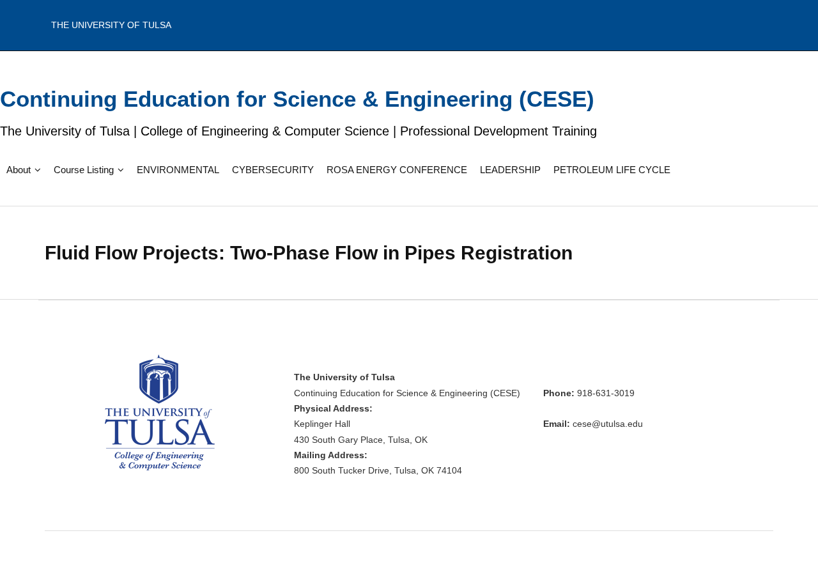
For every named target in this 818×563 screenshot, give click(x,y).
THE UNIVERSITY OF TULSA (111, 25)
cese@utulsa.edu (608, 424)
